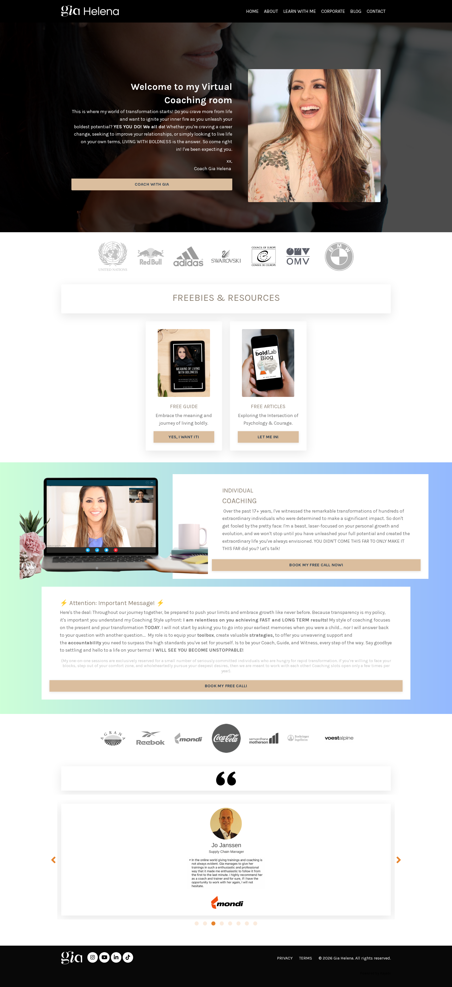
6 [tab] (238, 923)
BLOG (355, 11)
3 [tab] (213, 923)
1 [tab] (196, 923)
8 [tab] (255, 923)
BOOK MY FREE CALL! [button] (226, 685)
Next (398, 859)
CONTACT (376, 11)
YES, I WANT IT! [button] (183, 436)
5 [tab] (230, 923)
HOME (252, 11)
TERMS (305, 958)
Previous (53, 859)
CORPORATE (333, 11)
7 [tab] (247, 923)
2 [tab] (205, 923)
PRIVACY (285, 958)
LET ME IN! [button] (268, 436)
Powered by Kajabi (375, 973)
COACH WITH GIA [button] (152, 184)
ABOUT (271, 11)
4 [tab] (221, 923)
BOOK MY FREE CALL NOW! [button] (316, 564)
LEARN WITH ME (299, 11)
